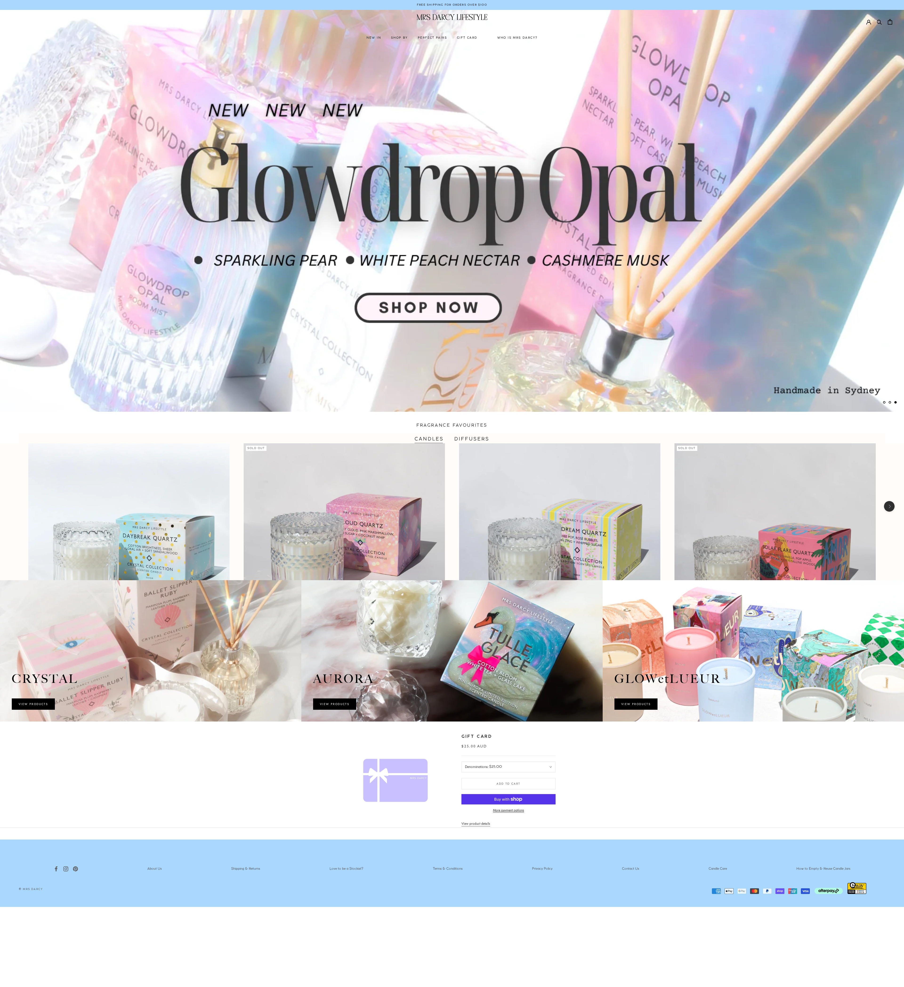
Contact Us (630, 868)
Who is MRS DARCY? (517, 38)
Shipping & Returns (245, 868)
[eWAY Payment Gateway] (857, 892)
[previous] (14, 506)
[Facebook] (56, 869)
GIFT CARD (467, 38)
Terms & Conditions (448, 868)
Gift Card (476, 737)
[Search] (879, 21)
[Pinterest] (75, 869)
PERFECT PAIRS (432, 38)
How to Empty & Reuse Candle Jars (823, 868)
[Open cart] (890, 21)
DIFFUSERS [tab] (471, 439)
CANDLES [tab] (429, 439)
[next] (889, 506)
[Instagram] (65, 869)
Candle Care (718, 868)
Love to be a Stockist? (346, 868)
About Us (154, 868)
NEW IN (374, 38)
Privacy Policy (542, 868)
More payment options (508, 810)
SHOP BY (399, 38)
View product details (475, 823)
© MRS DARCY (31, 889)
